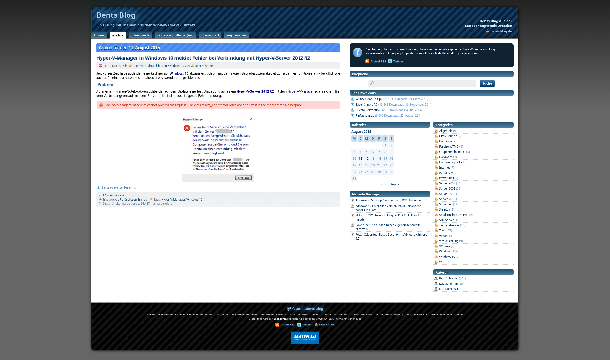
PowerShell (446, 178)
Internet (444, 167)
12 (367, 158)
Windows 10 (176, 66)
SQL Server (446, 220)
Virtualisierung (157, 66)
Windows (445, 251)
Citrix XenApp (448, 136)
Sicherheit (445, 204)
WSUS (443, 262)
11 (360, 158)
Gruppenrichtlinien (451, 152)
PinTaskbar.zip (365, 115)
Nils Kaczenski (448, 289)
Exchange (445, 141)
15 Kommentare (113, 195)
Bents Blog (488, 23)
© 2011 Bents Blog (307, 308)
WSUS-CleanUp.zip (368, 99)
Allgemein (139, 66)
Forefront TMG (449, 146)
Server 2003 (447, 183)
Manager (179, 199)
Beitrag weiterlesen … (119, 187)
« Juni (384, 184)
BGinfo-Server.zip (367, 110)
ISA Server (446, 173)
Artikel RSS (378, 61)
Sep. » (394, 184)
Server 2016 (447, 199)
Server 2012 (447, 194)
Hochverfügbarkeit (451, 162)
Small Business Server (454, 215)
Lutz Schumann (449, 284)
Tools (442, 230)
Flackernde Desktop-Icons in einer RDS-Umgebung (389, 200)
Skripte (443, 209)
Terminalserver (449, 225)
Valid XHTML (327, 324)
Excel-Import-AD (367, 105)
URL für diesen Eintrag (132, 199)
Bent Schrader (204, 66)
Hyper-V (166, 199)
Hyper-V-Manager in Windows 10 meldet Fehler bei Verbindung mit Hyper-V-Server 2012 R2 (203, 57)
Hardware (445, 157)
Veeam (443, 236)
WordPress (281, 318)
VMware (444, 246)
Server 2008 (447, 188)
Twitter (398, 61)
